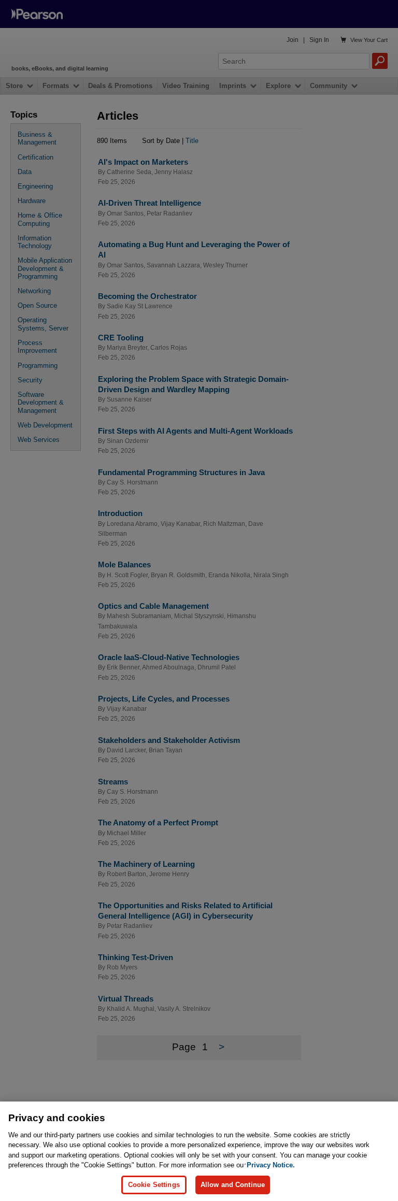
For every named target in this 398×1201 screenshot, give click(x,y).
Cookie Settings (154, 1185)
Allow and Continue (233, 1185)
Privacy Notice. (271, 1165)
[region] (199, 1151)
